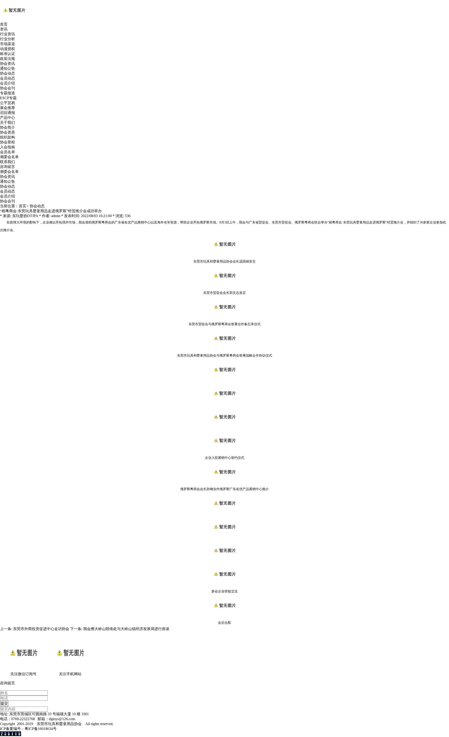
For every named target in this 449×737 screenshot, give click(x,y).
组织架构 (7, 137)
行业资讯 (7, 34)
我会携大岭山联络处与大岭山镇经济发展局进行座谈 (126, 629)
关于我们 (7, 122)
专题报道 (7, 93)
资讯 (3, 29)
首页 (3, 24)
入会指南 (7, 147)
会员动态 (7, 78)
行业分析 (7, 39)
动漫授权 (7, 49)
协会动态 (7, 73)
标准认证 (7, 54)
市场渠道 (7, 44)
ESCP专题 (8, 98)
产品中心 (7, 118)
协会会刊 (7, 88)
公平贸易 (7, 103)
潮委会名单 (9, 157)
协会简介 (7, 127)
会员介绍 (7, 83)
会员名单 (7, 152)
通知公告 (7, 68)
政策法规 (7, 59)
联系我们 (7, 162)
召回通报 (7, 113)
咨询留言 (7, 167)
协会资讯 (7, 64)
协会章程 (7, 142)
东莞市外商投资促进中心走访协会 (41, 629)
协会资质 (7, 132)
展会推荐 (7, 108)
